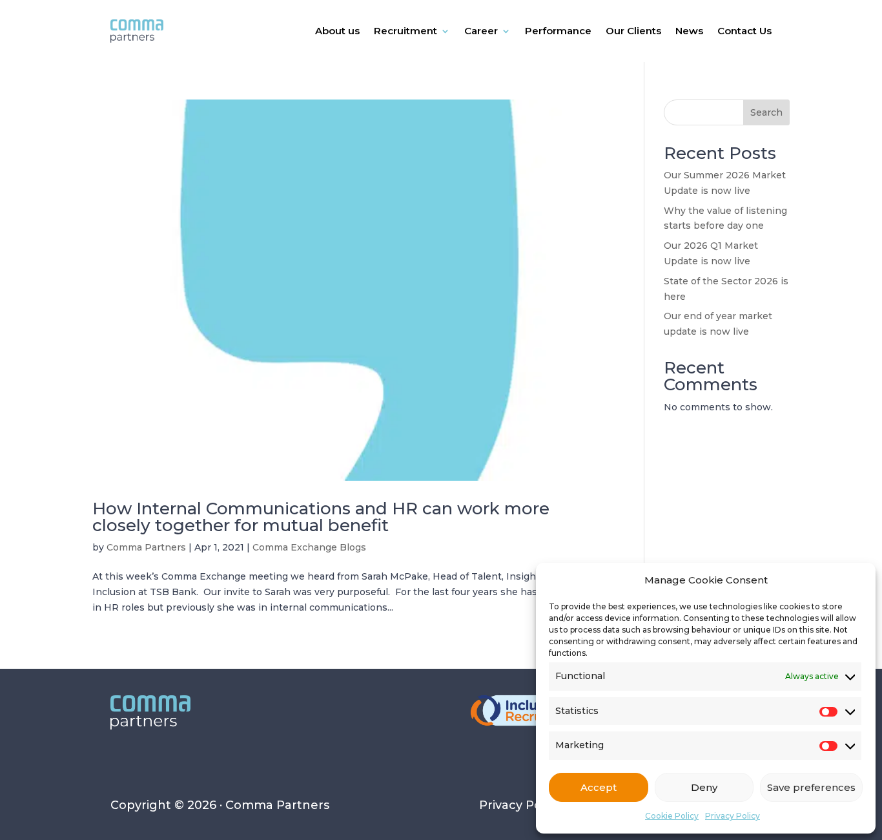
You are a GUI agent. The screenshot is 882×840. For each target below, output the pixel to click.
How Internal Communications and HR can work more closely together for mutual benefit (320, 517)
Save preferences (811, 787)
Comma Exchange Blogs (309, 547)
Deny (704, 787)
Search (766, 112)
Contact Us (744, 31)
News (689, 31)
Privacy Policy (732, 816)
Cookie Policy (672, 816)
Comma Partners (146, 547)
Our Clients (633, 31)
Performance (558, 31)
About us (337, 31)
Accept (598, 787)
